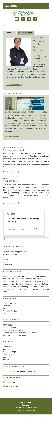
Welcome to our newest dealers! (15, 335)
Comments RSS (12, 386)
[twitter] (29, 19)
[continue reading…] (14, 85)
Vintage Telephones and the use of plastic (19, 333)
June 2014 (7, 360)
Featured (38, 38)
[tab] (9, 33)
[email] (17, 19)
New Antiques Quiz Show (16, 149)
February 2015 (8, 355)
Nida (5, 371)
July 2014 (7, 357)
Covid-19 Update (11, 181)
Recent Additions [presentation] (25, 33)
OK (35, 229)
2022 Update (8, 325)
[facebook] (23, 19)
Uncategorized (8, 314)
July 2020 (7, 349)
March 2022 (7, 347)
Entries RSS (10, 383)
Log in (26, 421)
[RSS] (35, 19)
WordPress (44, 418)
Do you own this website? (17, 229)
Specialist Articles (14, 93)
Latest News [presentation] (10, 33)
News (6, 178)
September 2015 (9, 352)
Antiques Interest (14, 147)
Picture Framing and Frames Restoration (26, 111)
